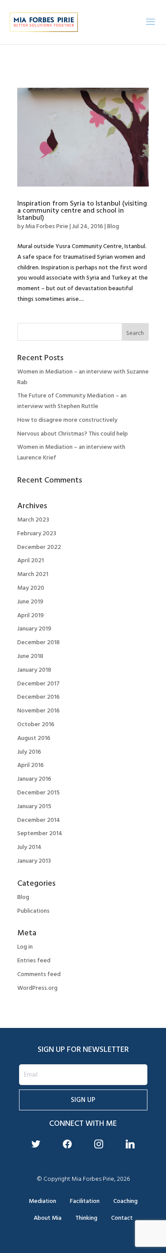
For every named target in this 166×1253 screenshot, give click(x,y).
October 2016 (35, 724)
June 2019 (30, 601)
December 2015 (38, 792)
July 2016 (29, 752)
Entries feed (33, 960)
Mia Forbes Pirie (46, 226)
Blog (113, 226)
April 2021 (30, 560)
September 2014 (39, 833)
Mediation (42, 1201)
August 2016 (33, 738)
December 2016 (38, 697)
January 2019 (34, 628)
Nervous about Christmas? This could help (72, 433)
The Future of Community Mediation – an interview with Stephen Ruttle (72, 400)
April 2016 (30, 765)
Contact (122, 1218)
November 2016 (38, 710)
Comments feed (39, 974)
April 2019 (30, 615)
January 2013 (34, 861)
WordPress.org (37, 988)
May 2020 (30, 588)
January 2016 (34, 779)
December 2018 (38, 642)
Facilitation (85, 1201)
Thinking (86, 1218)
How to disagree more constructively (67, 420)
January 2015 (34, 806)
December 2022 (39, 547)
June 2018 (30, 656)
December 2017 (38, 683)
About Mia (48, 1218)
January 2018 (34, 670)
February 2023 (36, 533)
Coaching (125, 1201)
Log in (25, 947)
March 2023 (33, 519)
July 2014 (29, 847)
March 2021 (32, 574)
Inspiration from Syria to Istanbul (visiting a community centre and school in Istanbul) (82, 210)
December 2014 (38, 820)
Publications (33, 911)
